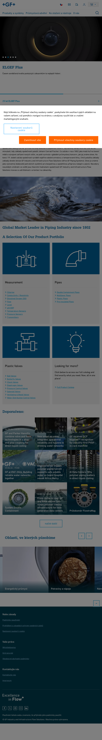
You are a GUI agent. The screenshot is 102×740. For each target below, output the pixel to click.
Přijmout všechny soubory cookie (73, 140)
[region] (51, 126)
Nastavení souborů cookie (21, 129)
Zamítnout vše (32, 140)
